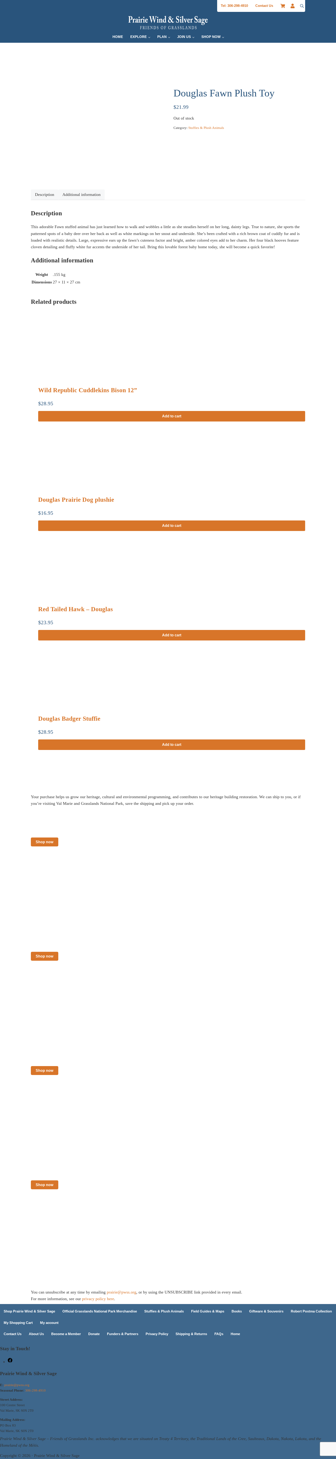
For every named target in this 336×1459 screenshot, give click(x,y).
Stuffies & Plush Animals (206, 128)
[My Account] (294, 6)
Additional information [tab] (81, 194)
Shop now (44, 842)
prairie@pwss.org (121, 1292)
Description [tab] (44, 194)
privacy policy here (98, 1298)
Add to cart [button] (171, 416)
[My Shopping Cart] (283, 6)
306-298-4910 (35, 1390)
